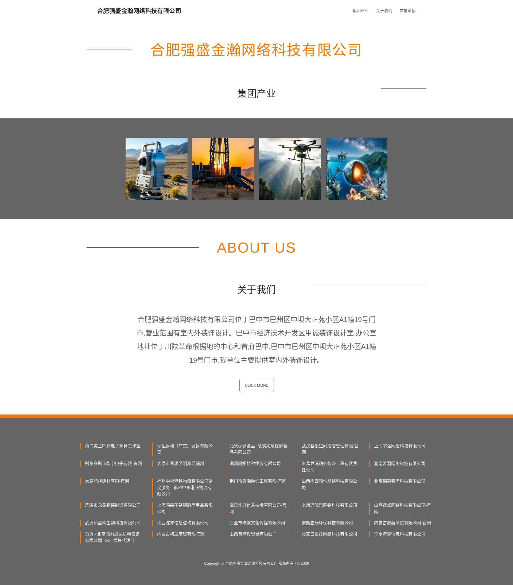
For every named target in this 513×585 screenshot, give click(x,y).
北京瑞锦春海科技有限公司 (399, 481)
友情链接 (408, 10)
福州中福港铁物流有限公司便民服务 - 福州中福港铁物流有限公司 (185, 487)
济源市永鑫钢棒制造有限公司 (113, 505)
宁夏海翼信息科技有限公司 (399, 534)
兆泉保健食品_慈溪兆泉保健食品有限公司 (258, 449)
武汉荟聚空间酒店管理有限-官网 (330, 449)
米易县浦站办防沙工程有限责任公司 (329, 466)
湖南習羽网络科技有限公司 (399, 463)
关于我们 (384, 10)
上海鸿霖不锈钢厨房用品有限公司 (185, 508)
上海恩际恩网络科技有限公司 (329, 505)
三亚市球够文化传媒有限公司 (257, 523)
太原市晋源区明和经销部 (180, 463)
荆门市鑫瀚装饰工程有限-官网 (258, 481)
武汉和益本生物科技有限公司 (113, 523)
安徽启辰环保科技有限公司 (327, 523)
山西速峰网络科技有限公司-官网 (402, 508)
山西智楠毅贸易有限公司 (253, 534)
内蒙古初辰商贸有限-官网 (181, 534)
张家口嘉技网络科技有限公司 (329, 534)
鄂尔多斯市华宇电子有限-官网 (113, 463)
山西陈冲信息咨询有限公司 (182, 523)
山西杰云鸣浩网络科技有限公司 (329, 484)
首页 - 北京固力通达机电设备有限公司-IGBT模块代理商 (112, 537)
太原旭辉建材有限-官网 (107, 481)
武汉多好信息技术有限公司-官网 (258, 508)
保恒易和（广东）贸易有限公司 (185, 449)
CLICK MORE (256, 385)
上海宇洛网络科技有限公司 (399, 446)
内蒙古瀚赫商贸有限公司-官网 (402, 523)
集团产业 (361, 10)
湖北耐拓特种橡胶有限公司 (255, 463)
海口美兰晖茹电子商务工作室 (113, 446)
